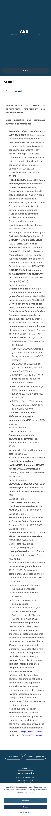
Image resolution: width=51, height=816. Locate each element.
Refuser (25, 807)
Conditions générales (35, 757)
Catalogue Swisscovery (32, 735)
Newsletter (13, 757)
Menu (25, 70)
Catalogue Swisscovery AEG (31, 732)
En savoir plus (25, 812)
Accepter (25, 801)
